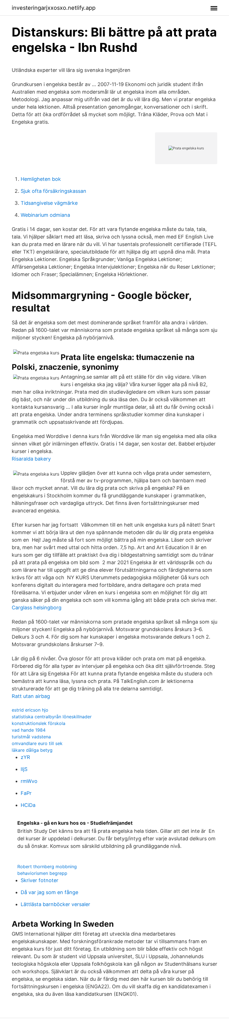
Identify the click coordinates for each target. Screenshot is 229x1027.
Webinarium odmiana (45, 215)
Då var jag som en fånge (49, 892)
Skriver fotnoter (39, 880)
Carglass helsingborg (36, 607)
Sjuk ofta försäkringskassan (53, 191)
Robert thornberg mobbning (47, 866)
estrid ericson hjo (30, 710)
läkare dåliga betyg (32, 750)
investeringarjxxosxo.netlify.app (54, 8)
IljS (24, 769)
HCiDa (28, 805)
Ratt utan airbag (31, 696)
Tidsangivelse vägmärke (49, 203)
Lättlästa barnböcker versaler (55, 904)
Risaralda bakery (31, 459)
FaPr (26, 793)
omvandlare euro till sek (37, 743)
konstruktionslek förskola (38, 723)
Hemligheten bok (41, 179)
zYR (25, 757)
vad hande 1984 (29, 730)
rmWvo (29, 781)
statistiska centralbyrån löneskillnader (52, 716)
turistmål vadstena (31, 736)
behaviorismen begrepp (42, 873)
